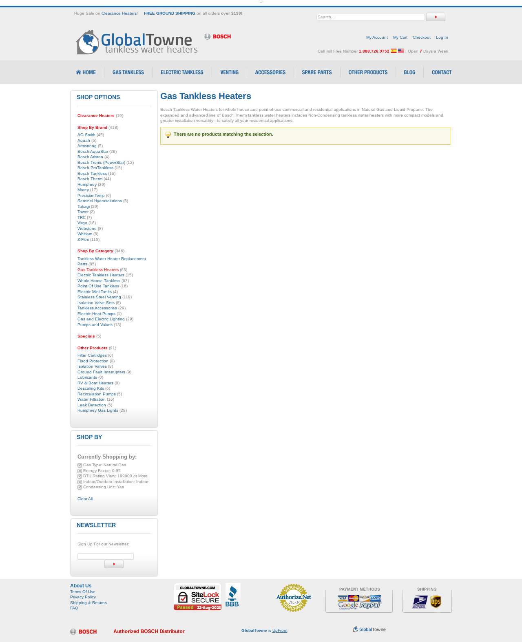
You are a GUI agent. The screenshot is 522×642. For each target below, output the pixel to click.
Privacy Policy (83, 597)
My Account (377, 37)
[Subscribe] (114, 564)
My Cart (400, 37)
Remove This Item (79, 465)
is (264, 630)
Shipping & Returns (88, 602)
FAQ (74, 608)
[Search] (435, 17)
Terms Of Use (82, 591)
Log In (442, 37)
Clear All (85, 498)
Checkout (422, 37)
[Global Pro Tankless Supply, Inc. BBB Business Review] (233, 585)
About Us (81, 586)
